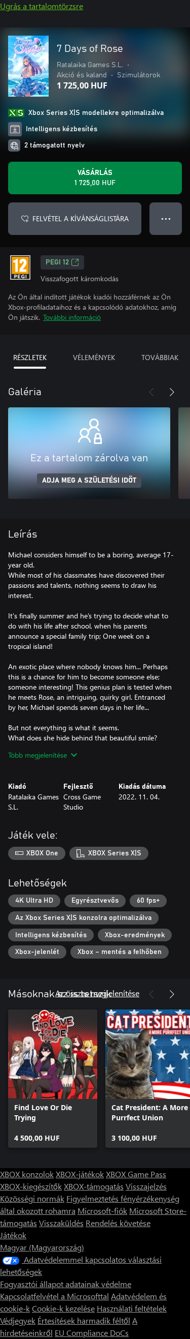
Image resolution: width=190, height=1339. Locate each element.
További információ (72, 317)
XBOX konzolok (27, 1174)
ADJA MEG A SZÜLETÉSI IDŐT (89, 480)
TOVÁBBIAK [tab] (159, 357)
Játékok (13, 1235)
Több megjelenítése (37, 755)
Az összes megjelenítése (97, 993)
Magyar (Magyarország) (42, 1247)
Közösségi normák (32, 1198)
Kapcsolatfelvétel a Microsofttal (54, 1296)
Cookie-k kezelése (63, 1308)
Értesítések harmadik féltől (83, 1320)
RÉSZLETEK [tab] (30, 357)
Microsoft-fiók (102, 1210)
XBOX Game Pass (136, 1174)
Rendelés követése (118, 1222)
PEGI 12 (57, 262)
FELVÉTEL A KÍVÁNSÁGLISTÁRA (80, 218)
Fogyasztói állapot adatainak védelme (65, 1283)
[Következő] (172, 392)
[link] (52, 1078)
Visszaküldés (61, 1222)
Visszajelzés (146, 1186)
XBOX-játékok (80, 1174)
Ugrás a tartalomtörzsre (41, 6)
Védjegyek (17, 1320)
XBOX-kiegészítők (31, 1186)
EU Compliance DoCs (92, 1332)
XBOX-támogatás (94, 1186)
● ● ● (166, 218)
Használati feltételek (132, 1308)
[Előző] (151, 392)
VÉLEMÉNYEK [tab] (94, 357)
